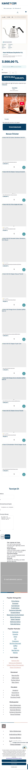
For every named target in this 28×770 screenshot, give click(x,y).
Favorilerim (15, 692)
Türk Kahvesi (15, 605)
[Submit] (22, 579)
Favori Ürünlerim (15, 667)
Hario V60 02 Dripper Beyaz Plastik (9, 299)
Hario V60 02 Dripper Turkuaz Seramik (10, 194)
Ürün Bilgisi (14, 87)
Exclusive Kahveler (15, 610)
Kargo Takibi (15, 695)
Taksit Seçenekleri (14, 90)
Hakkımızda (15, 678)
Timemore (15, 641)
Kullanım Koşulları (15, 712)
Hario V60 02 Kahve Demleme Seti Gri (10, 162)
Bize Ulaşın (15, 682)
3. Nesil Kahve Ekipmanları (15, 665)
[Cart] (25, 12)
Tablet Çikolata (15, 619)
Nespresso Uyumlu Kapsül (15, 615)
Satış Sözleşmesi (15, 705)
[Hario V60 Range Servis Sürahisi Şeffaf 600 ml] (14, 388)
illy (15, 639)
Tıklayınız (4, 84)
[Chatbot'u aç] (25, 748)
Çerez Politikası (15, 714)
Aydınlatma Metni (15, 707)
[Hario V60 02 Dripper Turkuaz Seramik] (14, 182)
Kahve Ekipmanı (15, 617)
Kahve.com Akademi (15, 663)
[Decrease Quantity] (10, 72)
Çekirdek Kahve (15, 624)
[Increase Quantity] (15, 72)
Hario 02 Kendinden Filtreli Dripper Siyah (10, 469)
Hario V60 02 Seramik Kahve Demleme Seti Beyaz (12, 264)
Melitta (15, 652)
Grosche (15, 634)
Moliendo (15, 632)
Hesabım (15, 690)
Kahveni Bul (15, 660)
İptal (2, 536)
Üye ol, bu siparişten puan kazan (12, 66)
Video (14, 89)
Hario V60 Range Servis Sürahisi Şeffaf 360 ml (11, 334)
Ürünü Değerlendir (15, 127)
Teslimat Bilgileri (15, 710)
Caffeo (15, 646)
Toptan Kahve (15, 680)
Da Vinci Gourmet (15, 643)
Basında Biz (15, 675)
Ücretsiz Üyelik (15, 697)
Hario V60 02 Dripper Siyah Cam (9, 368)
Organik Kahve (15, 612)
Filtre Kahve (15, 601)
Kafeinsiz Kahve (15, 621)
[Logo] (9, 4)
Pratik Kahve (15, 608)
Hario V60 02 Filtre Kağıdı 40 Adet (9, 228)
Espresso (15, 603)
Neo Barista (15, 650)
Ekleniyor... (23, 167)
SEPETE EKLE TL (14, 78)
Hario (4, 54)
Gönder (7, 536)
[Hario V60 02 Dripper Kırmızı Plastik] (14, 421)
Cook (15, 648)
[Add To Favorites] (24, 20)
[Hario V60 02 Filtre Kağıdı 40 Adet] (14, 214)
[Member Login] (17, 12)
